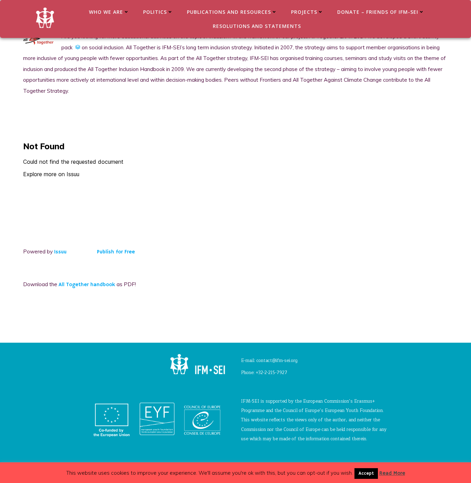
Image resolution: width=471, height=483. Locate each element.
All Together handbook (87, 284)
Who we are (106, 12)
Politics (155, 12)
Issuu (60, 252)
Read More (392, 473)
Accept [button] (366, 473)
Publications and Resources (229, 12)
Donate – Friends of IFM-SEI (377, 12)
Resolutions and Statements (257, 26)
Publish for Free (116, 252)
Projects (304, 12)
